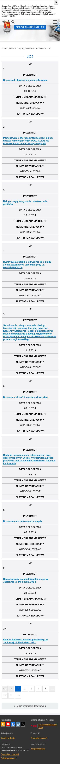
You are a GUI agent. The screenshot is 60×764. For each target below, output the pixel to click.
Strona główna (8, 48)
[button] (55, 22)
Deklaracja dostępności (39, 738)
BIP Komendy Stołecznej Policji (48, 726)
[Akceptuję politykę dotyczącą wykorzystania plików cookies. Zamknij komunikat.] (56, 2)
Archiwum (40, 48)
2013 (49, 48)
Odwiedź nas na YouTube (8, 724)
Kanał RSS (3, 724)
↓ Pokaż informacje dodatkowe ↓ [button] (30, 706)
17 (4, 695)
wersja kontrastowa (38, 748)
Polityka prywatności (8, 758)
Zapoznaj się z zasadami (10, 754)
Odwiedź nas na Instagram (18, 724)
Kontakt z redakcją (8, 738)
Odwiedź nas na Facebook (13, 724)
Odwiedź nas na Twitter (23, 724)
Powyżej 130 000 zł (25, 48)
